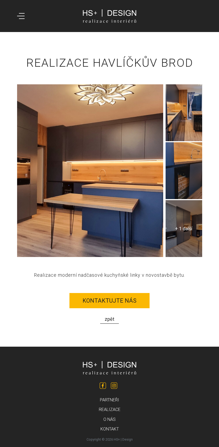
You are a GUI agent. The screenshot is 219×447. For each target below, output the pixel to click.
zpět (109, 319)
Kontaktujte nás (109, 300)
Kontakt (109, 429)
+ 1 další (183, 228)
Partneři (109, 399)
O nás (109, 419)
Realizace (109, 409)
